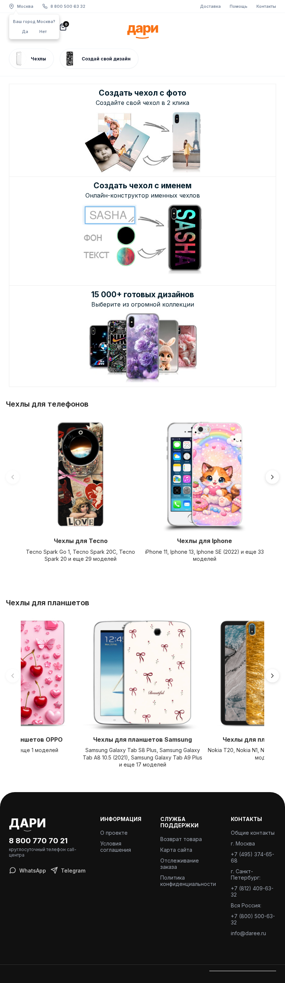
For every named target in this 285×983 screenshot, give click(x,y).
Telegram (73, 870)
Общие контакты (253, 833)
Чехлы (38, 59)
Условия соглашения (115, 846)
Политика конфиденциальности (188, 880)
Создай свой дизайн (106, 59)
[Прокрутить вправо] (272, 477)
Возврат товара (181, 839)
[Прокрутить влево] (12, 477)
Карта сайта (176, 850)
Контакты (266, 6)
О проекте (114, 833)
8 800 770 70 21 (38, 840)
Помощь (239, 6)
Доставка (210, 6)
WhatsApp (32, 870)
